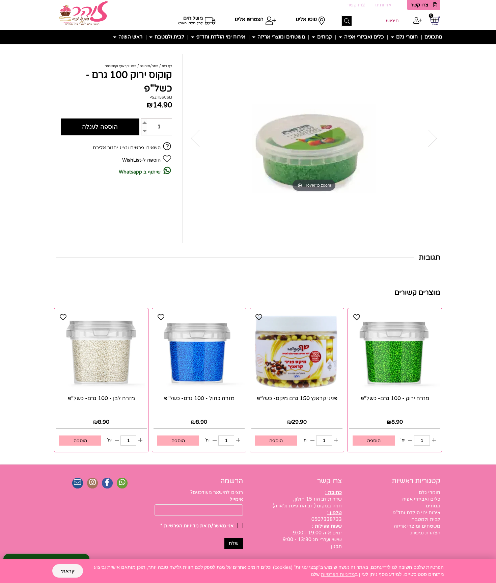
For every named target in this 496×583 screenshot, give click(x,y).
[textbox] (199, 492)
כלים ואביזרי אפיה (363, 37)
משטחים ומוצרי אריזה (280, 37)
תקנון (336, 546)
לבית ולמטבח (168, 37)
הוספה (374, 441)
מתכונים (433, 37)
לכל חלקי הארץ (190, 23)
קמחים (324, 37)
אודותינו (383, 5)
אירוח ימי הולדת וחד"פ (220, 37)
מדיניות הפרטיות (338, 574)
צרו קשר (420, 5)
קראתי (68, 571)
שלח (234, 543)
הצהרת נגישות (425, 533)
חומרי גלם (406, 37)
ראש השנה (129, 37)
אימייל (236, 499)
